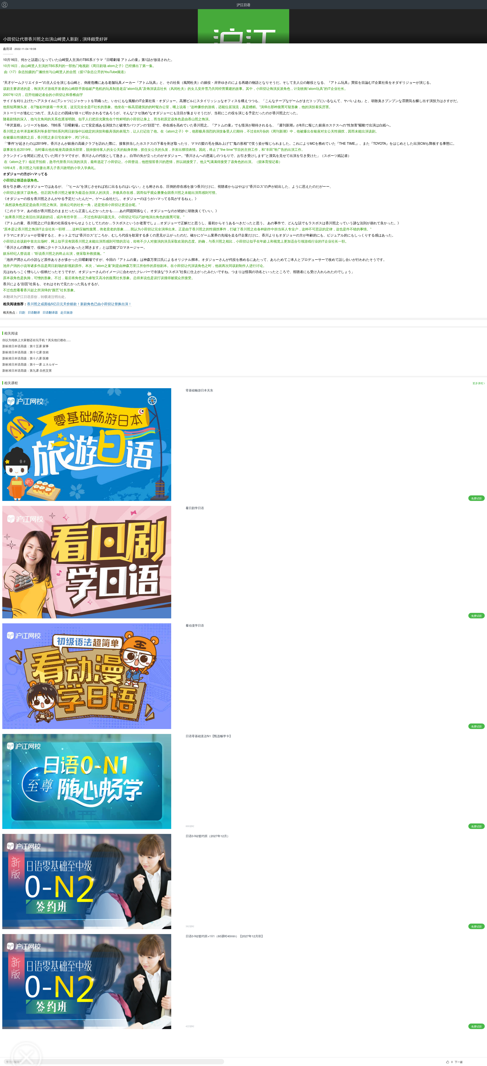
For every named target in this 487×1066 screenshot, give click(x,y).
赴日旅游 (66, 312)
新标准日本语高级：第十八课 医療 (25, 358)
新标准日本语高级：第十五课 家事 (25, 346)
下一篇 (459, 1062)
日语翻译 (34, 312)
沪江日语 (243, 4)
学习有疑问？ (14, 1062)
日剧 (22, 312)
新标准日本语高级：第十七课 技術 (25, 352)
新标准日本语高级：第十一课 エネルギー (30, 364)
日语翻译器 (50, 312)
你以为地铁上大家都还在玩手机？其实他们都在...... (36, 340)
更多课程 (478, 383)
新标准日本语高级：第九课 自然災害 (27, 370)
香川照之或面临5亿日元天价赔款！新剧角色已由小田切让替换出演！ (79, 303)
